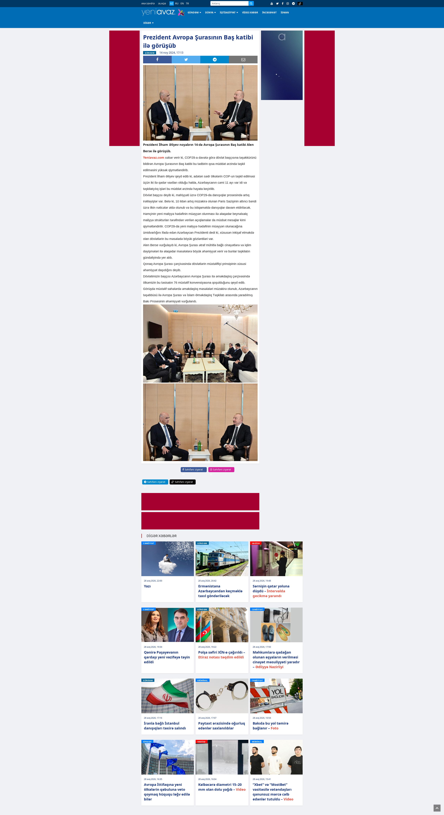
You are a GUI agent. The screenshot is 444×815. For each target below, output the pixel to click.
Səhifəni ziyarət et (192, 472)
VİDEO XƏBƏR (250, 12)
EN (182, 3)
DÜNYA (209, 12)
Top (437, 808)
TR (187, 3)
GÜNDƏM (193, 12)
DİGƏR (147, 22)
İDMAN (285, 12)
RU (176, 3)
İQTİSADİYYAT (228, 12)
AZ (171, 3)
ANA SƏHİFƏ (148, 3)
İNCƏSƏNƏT (269, 12)
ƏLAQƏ (162, 3)
